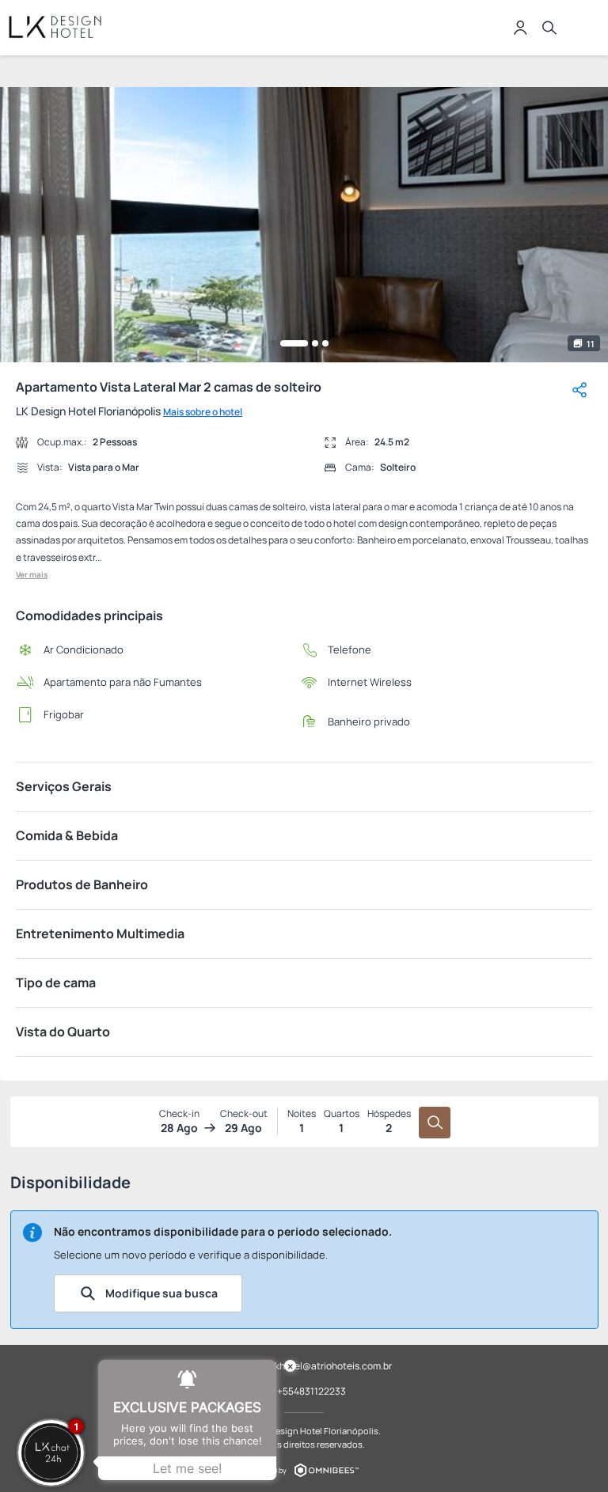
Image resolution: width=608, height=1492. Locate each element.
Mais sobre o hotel (202, 411)
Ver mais (32, 574)
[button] (294, 343)
